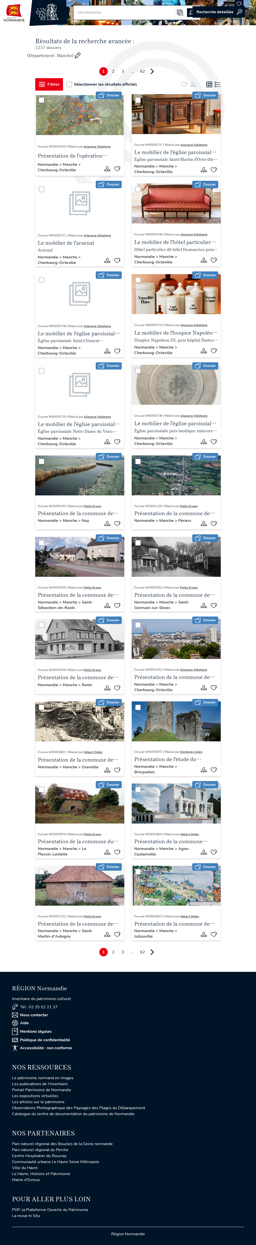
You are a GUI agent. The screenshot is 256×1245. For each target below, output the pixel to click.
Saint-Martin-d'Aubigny (65, 933)
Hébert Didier (93, 752)
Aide (24, 1023)
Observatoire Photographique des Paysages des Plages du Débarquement (78, 1108)
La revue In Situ (26, 1216)
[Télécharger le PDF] (107, 169)
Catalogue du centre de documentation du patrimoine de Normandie (73, 1114)
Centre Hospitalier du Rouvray (39, 1156)
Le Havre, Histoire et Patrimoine (41, 1174)
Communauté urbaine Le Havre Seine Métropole (55, 1162)
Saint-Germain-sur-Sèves (162, 605)
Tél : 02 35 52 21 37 (39, 1007)
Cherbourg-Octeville (57, 170)
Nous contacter (34, 1015)
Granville (90, 767)
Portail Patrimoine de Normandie (41, 1090)
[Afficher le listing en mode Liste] (218, 84)
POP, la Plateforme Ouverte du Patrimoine (50, 1210)
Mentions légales (36, 1031)
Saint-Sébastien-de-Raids (65, 605)
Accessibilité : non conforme (46, 1048)
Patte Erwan (92, 506)
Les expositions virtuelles (35, 1096)
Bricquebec (144, 772)
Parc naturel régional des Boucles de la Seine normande (62, 1144)
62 (142, 71)
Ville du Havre (25, 1168)
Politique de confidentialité (45, 1040)
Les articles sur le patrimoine (38, 1102)
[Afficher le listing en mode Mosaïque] (209, 84)
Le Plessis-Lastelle (62, 851)
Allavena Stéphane (97, 147)
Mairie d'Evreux (26, 1180)
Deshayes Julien (191, 752)
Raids (87, 685)
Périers (184, 520)
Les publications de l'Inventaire (40, 1084)
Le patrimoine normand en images (43, 1078)
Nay (85, 520)
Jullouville (143, 936)
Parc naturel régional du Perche (40, 1150)
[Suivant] (152, 71)
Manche (70, 164)
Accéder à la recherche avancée (218, 12)
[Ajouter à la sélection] (117, 169)
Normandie (48, 164)
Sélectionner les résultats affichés (105, 84)
